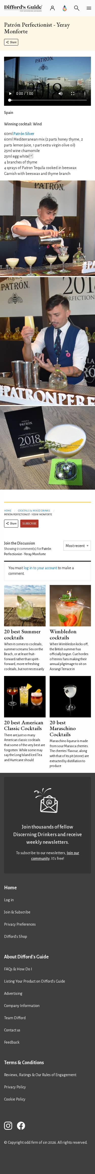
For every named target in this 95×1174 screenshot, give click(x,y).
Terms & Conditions (24, 1062)
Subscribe (29, 523)
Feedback (12, 1042)
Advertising (13, 993)
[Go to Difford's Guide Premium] (65, 8)
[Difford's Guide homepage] (24, 8)
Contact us (12, 1030)
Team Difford (15, 1018)
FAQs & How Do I (18, 969)
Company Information (22, 1006)
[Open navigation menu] (89, 8)
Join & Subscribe (17, 912)
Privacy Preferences (20, 924)
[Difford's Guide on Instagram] (10, 1127)
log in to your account (40, 568)
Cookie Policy (14, 1099)
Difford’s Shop (15, 937)
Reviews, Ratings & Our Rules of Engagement (40, 1075)
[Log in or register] (52, 8)
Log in (9, 900)
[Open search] (77, 8)
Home (7, 510)
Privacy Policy (15, 1087)
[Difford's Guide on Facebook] (23, 1127)
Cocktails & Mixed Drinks (34, 510)
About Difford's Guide (26, 956)
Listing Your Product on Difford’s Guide (34, 981)
